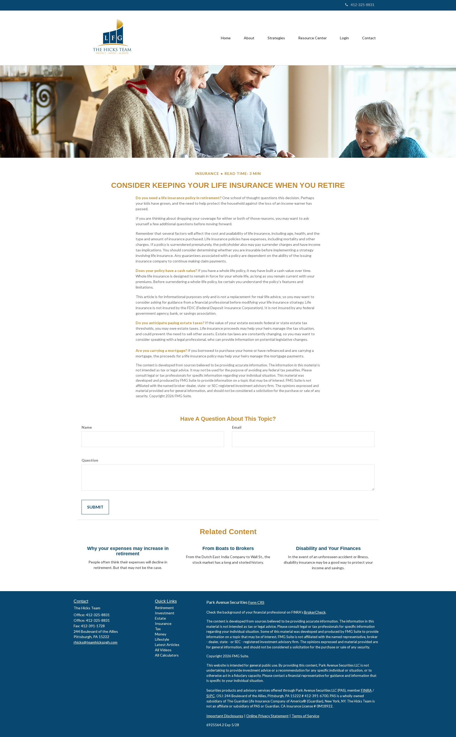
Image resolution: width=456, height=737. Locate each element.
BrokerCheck (315, 612)
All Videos (163, 650)
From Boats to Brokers (228, 548)
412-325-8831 (362, 4)
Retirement (164, 607)
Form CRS (256, 602)
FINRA (366, 690)
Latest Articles (167, 644)
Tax (158, 628)
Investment (164, 613)
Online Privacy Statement (267, 716)
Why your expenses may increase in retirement (128, 551)
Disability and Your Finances (328, 548)
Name (87, 427)
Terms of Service (305, 716)
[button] (249, 38)
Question (90, 460)
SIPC (210, 695)
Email (236, 427)
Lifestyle (162, 639)
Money (160, 634)
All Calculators (167, 655)
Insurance (163, 623)
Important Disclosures (224, 716)
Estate (160, 618)
